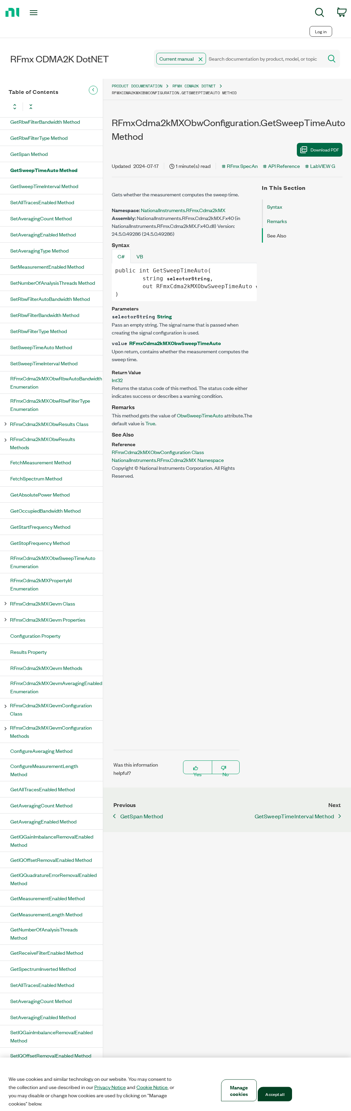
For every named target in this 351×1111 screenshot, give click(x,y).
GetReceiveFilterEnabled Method (46, 952)
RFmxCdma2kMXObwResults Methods (42, 443)
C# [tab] (121, 256)
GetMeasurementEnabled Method (47, 898)
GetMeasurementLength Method (46, 914)
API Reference (284, 165)
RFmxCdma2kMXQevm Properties (47, 619)
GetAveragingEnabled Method (43, 821)
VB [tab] (139, 256)
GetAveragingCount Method (41, 805)
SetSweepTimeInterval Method (43, 363)
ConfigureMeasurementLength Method (44, 770)
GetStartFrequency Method (40, 526)
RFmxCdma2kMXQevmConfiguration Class (51, 709)
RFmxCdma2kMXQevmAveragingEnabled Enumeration (56, 687)
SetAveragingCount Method (41, 218)
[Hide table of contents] (93, 90)
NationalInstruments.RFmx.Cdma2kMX (183, 209)
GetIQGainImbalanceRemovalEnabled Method (51, 840)
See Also (276, 235)
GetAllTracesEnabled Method (42, 789)
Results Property (28, 651)
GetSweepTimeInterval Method (44, 186)
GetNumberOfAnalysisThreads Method (44, 933)
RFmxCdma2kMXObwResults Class (49, 423)
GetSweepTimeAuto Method (43, 169)
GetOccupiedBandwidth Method (45, 510)
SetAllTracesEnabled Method (42, 202)
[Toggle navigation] (45, 12)
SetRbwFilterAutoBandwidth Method (50, 298)
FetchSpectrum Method (36, 478)
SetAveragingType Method (39, 250)
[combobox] (238, 59)
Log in (321, 31)
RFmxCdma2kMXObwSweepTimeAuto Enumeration (52, 562)
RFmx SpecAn (242, 165)
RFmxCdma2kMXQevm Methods (46, 667)
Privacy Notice (110, 1087)
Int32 (117, 379)
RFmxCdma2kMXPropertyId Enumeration (41, 584)
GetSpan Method (29, 153)
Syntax (274, 206)
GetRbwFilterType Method (39, 137)
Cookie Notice (152, 1087)
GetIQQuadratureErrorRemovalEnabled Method (53, 879)
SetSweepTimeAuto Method (41, 347)
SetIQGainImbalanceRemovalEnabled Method (51, 1036)
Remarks (277, 220)
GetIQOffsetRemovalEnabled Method (51, 859)
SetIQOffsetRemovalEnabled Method (50, 1055)
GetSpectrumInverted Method (43, 968)
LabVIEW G (322, 165)
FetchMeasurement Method (40, 462)
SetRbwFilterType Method (38, 330)
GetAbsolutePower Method (40, 494)
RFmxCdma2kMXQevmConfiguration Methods (51, 731)
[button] (200, 59)
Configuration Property (35, 635)
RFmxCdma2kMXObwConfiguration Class (158, 451)
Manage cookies (239, 1090)
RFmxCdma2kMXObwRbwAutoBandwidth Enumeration (56, 382)
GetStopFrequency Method (40, 542)
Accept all (274, 1093)
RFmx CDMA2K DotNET (194, 86)
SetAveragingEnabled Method (43, 234)
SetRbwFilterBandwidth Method (44, 314)
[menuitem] (320, 13)
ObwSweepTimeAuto (200, 415)
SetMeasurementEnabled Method (47, 266)
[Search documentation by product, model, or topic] (331, 58)
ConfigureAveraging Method (41, 750)
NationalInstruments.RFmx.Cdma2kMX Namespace (168, 459)
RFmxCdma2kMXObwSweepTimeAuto (175, 342)
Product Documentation (137, 86)
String (164, 316)
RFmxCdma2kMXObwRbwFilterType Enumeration (50, 404)
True (150, 423)
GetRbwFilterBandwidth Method (45, 121)
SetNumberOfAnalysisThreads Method (52, 282)
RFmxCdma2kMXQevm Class (42, 603)
